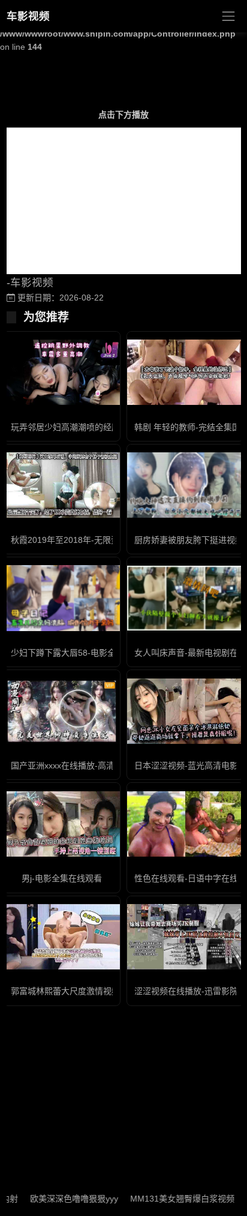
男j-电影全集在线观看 (62, 878)
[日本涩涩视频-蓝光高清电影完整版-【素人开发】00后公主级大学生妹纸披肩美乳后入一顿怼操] (185, 711)
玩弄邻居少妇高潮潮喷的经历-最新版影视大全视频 (104, 427)
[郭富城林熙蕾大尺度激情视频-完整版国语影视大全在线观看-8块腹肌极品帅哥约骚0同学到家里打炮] (62, 936)
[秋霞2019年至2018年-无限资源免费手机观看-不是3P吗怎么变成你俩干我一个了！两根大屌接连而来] (62, 485)
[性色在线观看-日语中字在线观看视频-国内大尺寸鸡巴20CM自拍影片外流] (185, 824)
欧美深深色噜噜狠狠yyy (63, 1198)
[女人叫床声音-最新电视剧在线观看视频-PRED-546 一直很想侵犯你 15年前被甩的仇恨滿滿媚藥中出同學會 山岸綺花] (185, 598)
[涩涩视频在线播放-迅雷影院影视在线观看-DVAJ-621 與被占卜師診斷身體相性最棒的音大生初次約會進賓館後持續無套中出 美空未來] (185, 936)
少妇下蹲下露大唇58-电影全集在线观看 (84, 652)
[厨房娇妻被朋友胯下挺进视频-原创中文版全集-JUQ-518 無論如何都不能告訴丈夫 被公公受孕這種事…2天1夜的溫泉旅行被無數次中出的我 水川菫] (185, 485)
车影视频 (28, 16)
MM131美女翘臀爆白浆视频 (171, 1198)
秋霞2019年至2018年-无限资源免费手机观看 (94, 540)
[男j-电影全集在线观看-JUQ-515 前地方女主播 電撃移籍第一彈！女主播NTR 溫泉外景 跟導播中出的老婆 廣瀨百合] (62, 824)
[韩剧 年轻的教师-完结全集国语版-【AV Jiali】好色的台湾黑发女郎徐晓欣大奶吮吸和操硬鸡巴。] (185, 372)
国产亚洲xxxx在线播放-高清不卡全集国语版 (92, 765)
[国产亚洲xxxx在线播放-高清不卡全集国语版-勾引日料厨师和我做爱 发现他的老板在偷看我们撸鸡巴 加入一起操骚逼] (62, 711)
